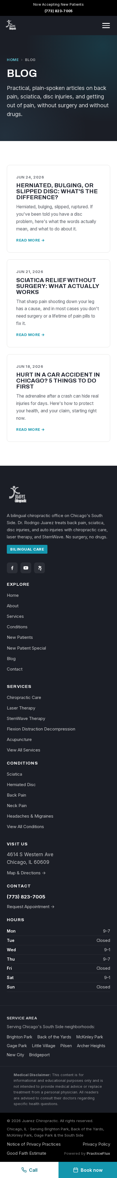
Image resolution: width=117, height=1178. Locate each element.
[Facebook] (12, 567)
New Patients (20, 637)
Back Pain (16, 795)
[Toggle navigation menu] (105, 25)
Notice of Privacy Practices (34, 1144)
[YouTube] (25, 567)
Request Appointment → (31, 906)
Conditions (17, 626)
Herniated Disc (21, 784)
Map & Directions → (26, 872)
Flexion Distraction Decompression (41, 729)
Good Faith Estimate (26, 1153)
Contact (14, 669)
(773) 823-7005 (59, 11)
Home (13, 60)
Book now (92, 1170)
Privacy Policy (96, 1144)
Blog (11, 658)
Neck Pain (17, 805)
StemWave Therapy (26, 718)
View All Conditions (25, 826)
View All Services (23, 750)
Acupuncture (19, 739)
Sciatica (14, 774)
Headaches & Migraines (30, 816)
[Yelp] (39, 567)
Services (15, 616)
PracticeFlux (98, 1153)
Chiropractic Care (24, 697)
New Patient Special (26, 648)
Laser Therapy (21, 708)
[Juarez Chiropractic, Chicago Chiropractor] (11, 25)
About (12, 605)
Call (33, 1170)
